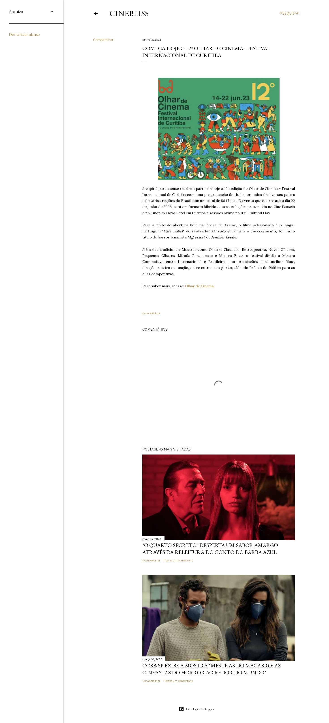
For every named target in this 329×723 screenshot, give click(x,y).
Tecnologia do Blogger (200, 709)
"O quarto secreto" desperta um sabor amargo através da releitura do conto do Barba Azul (210, 549)
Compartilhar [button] (103, 40)
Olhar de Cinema (199, 286)
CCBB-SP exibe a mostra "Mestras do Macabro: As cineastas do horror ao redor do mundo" (211, 669)
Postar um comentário (178, 560)
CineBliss (129, 13)
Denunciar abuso (24, 34)
